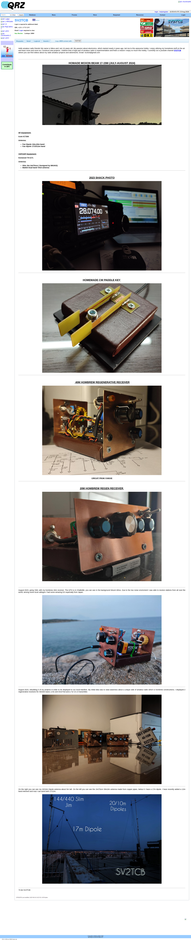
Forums (74, 15)
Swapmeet (116, 15)
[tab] (20, 41)
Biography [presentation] (19, 41)
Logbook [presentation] (37, 41)
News (54, 15)
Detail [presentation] (29, 41)
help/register (163, 12)
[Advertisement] (99, 919)
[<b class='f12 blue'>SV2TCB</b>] (171, 36)
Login (183, 15)
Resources (140, 15)
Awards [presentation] (46, 41)
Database (32, 15)
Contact (162, 15)
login (156, 12)
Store (95, 15)
